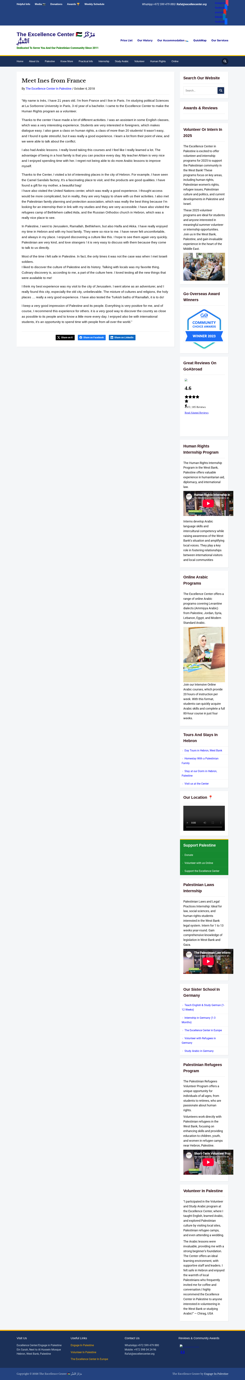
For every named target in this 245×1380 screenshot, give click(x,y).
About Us (34, 61)
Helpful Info (23, 4)
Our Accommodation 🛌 (172, 40)
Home (20, 61)
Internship (103, 61)
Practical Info (86, 61)
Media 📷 (40, 4)
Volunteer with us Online (198, 863)
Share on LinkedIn (124, 337)
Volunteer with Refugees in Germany (199, 1040)
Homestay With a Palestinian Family (200, 761)
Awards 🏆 (73, 4)
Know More (66, 61)
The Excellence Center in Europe (203, 1030)
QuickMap (199, 40)
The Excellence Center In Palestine (49, 88)
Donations (56, 4)
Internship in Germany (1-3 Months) (199, 1020)
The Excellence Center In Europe (90, 1359)
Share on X (67, 337)
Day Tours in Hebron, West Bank (203, 750)
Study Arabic (122, 61)
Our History (144, 40)
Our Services (219, 40)
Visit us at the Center (196, 783)
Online (175, 61)
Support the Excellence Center (201, 871)
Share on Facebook (93, 337)
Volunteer (139, 61)
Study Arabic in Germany (199, 1051)
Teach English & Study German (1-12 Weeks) (203, 1007)
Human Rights (158, 61)
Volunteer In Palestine (84, 1352)
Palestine (50, 61)
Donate (188, 855)
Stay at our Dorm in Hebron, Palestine (199, 773)
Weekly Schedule (94, 4)
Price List (126, 40)
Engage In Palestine (82, 1345)
